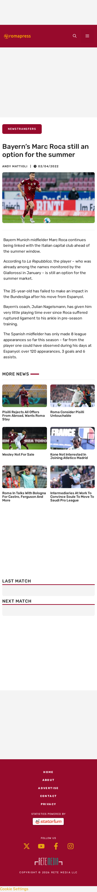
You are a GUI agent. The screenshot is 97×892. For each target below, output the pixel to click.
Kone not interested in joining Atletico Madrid (69, 456)
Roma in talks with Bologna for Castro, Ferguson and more (24, 496)
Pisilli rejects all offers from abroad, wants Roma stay (23, 415)
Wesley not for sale (18, 454)
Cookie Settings (14, 889)
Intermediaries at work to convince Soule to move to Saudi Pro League (72, 496)
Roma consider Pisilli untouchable (67, 414)
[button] (74, 36)
